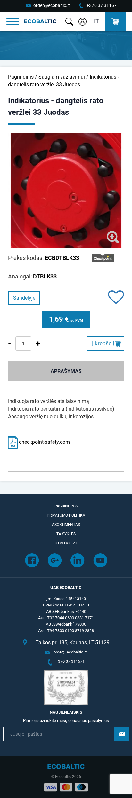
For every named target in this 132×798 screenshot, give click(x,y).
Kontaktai (66, 543)
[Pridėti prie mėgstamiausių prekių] (116, 298)
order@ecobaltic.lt (51, 5)
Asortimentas (66, 524)
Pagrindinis (21, 77)
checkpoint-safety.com (44, 442)
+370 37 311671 (103, 5)
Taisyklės (66, 534)
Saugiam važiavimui (61, 77)
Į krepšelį (103, 343)
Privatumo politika (66, 515)
